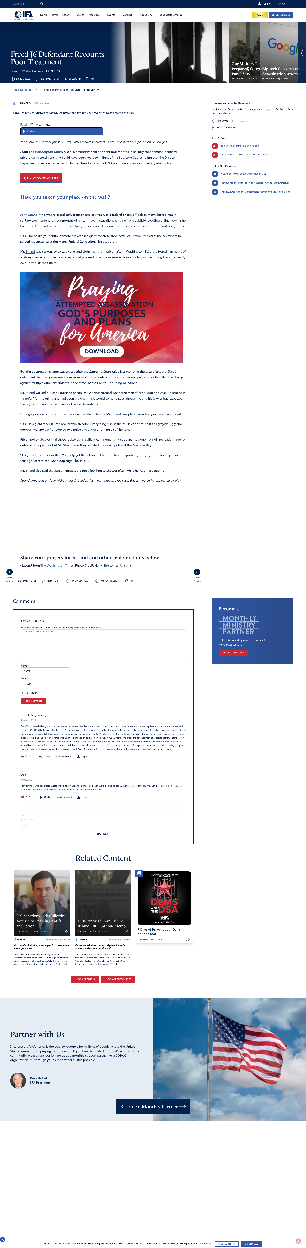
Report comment (63, 757)
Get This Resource (150, 940)
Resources (94, 15)
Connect (127, 15)
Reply (47, 757)
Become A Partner (233, 652)
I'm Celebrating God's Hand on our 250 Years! (247, 154)
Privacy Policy (205, 1244)
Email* (24, 678)
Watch (80, 15)
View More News (85, 979)
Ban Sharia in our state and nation (240, 145)
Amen (28, 756)
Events (111, 15)
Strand (136, 236)
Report (85, 757)
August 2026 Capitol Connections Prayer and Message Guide (256, 191)
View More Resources (118, 979)
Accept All (251, 1244)
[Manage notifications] (298, 1241)
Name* (25, 666)
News (43, 15)
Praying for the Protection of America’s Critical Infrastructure (255, 183)
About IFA (146, 15)
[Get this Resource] (164, 898)
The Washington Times (45, 152)
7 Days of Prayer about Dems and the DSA (244, 174)
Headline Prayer (22, 90)
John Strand (29, 215)
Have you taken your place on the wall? (65, 197)
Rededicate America (170, 15)
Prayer (54, 15)
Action (65, 15)
